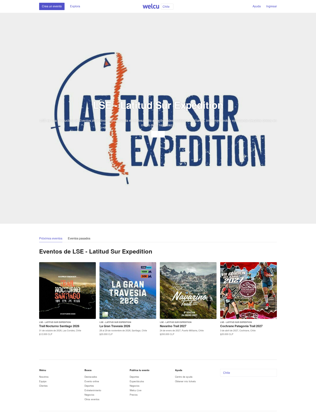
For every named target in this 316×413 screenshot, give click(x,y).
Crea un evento (52, 6)
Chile (226, 373)
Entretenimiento (92, 390)
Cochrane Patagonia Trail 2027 (241, 326)
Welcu (151, 6)
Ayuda (257, 6)
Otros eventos (91, 399)
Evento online (91, 381)
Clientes (43, 385)
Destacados (90, 376)
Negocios (89, 394)
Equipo (42, 381)
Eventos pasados (79, 238)
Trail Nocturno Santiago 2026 (59, 326)
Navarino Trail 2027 (173, 326)
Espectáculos (137, 381)
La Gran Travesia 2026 (114, 326)
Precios (134, 394)
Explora (75, 6)
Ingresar (271, 6)
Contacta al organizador (154, 134)
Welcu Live (135, 390)
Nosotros (44, 376)
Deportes (89, 385)
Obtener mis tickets (185, 381)
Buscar (243, 6)
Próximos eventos (50, 238)
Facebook (161, 134)
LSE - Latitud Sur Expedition (55, 322)
